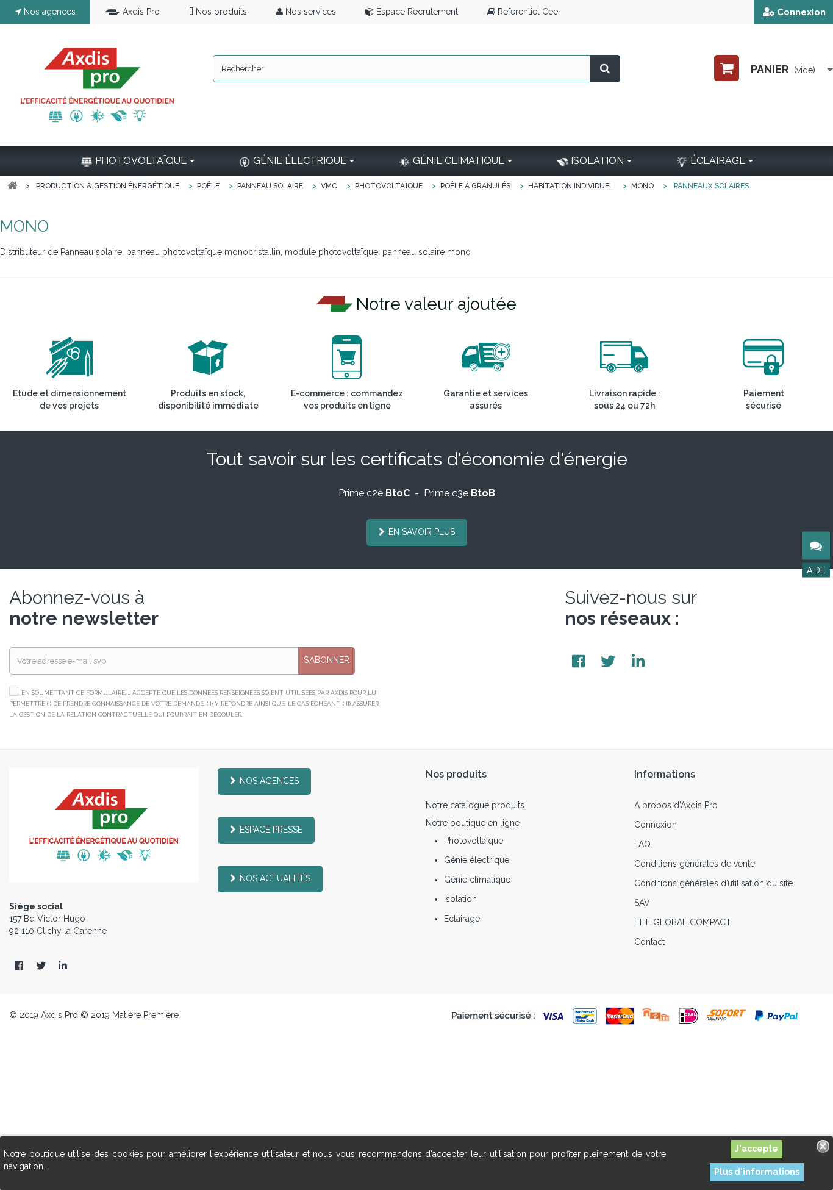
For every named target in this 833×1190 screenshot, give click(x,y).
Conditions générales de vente (694, 864)
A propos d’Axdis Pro (676, 805)
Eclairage (462, 918)
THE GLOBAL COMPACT (682, 922)
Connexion (801, 12)
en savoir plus (421, 532)
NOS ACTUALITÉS (275, 878)
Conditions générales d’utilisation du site (713, 883)
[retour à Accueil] (12, 185)
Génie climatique (477, 879)
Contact (649, 942)
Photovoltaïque (473, 840)
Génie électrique (476, 860)
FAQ (642, 844)
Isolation (460, 899)
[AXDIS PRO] (97, 85)
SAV (642, 903)
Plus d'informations (756, 1172)
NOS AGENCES (269, 781)
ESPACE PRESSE (271, 829)
